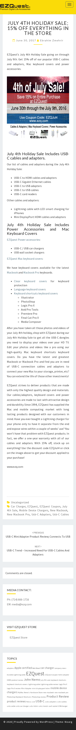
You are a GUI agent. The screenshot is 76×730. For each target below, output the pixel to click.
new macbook (58, 510)
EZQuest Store (18, 637)
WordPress (46, 721)
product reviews (16, 701)
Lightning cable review (49, 684)
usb (33, 702)
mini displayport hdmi (41, 688)
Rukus (28, 702)
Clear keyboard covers (30, 281)
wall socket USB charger (58, 706)
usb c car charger (22, 706)
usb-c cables (60, 514)
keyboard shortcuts (58, 680)
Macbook (12, 272)
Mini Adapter (26, 688)
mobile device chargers (33, 510)
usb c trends (43, 706)
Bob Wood (36, 668)
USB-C (40, 701)
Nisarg (68, 721)
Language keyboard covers (30, 289)
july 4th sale (45, 680)
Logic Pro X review (14, 688)
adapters (10, 668)
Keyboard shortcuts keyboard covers (36, 293)
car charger (18, 506)
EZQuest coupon (50, 506)
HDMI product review (15, 680)
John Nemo (32, 680)
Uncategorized (20, 502)
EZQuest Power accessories (23, 239)
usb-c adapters (41, 514)
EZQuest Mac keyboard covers (25, 258)
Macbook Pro (31, 272)
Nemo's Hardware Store (33, 692)
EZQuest (10, 4)
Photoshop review (39, 697)
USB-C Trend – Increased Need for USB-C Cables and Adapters (38, 550)
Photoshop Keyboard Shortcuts (19, 697)
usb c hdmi (33, 706)
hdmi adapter (63, 675)
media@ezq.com (22, 604)
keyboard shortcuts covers (17, 684)
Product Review (57, 696)
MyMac (20, 692)
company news (60, 668)
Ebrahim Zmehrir (51, 40)
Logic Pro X (63, 684)
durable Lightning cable (16, 675)
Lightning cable (34, 684)
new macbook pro (18, 514)
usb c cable (11, 706)
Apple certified (23, 668)
